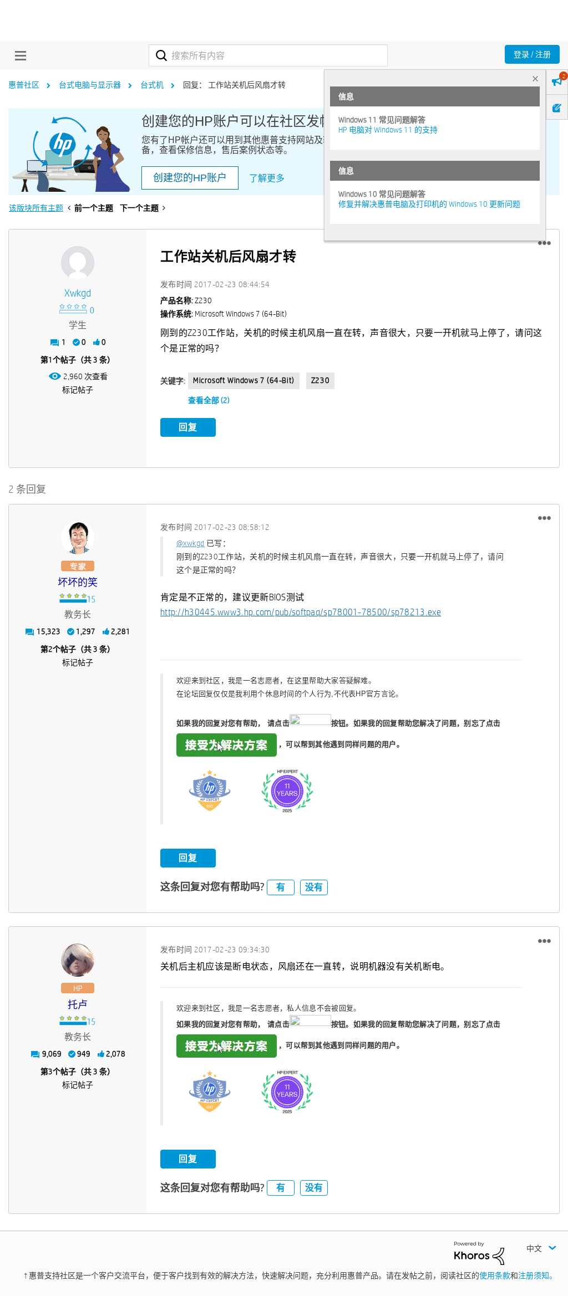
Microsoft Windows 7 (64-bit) (244, 380)
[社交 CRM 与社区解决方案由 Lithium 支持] (479, 1253)
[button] (544, 243)
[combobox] (268, 55)
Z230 (320, 380)
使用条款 (494, 1275)
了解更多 (267, 178)
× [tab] (535, 78)
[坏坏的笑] (77, 537)
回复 (188, 427)
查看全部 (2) (209, 400)
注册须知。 (537, 1275)
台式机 (152, 85)
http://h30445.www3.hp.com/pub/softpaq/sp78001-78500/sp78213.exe (300, 612)
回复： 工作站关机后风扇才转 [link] (234, 85)
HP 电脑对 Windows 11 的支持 (388, 130)
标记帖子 (77, 390)
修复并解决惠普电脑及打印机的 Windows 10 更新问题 (429, 204)
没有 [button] (314, 887)
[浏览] (17, 55)
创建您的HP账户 (190, 177)
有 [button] (280, 887)
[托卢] (77, 960)
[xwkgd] (77, 262)
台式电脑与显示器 (90, 85)
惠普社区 (23, 85)
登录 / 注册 (532, 54)
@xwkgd (190, 543)
